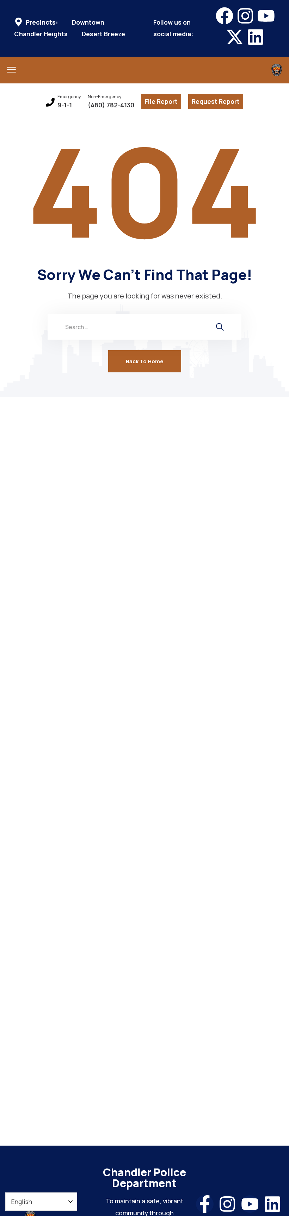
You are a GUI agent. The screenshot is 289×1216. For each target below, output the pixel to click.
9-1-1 (64, 105)
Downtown (88, 22)
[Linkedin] (255, 37)
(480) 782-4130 (111, 105)
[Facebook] (224, 16)
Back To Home (145, 361)
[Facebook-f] (205, 1204)
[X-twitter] (235, 37)
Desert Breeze (103, 34)
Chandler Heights (41, 34)
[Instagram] (245, 16)
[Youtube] (266, 16)
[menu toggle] (11, 69)
